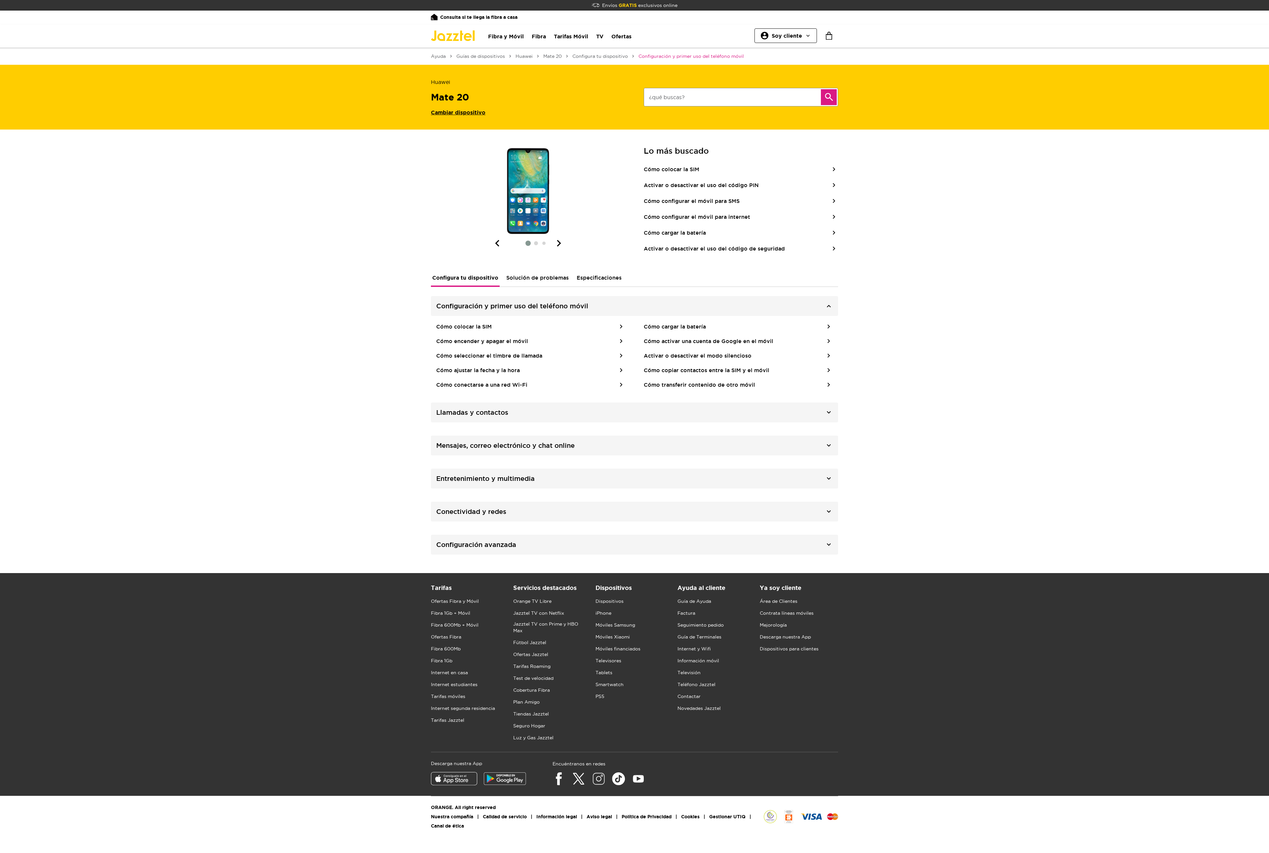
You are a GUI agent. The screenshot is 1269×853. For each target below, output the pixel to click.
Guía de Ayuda (694, 601)
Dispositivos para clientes (789, 648)
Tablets (604, 672)
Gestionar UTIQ (727, 816)
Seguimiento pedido (700, 625)
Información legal (556, 816)
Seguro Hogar (529, 725)
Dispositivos (610, 601)
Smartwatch (610, 684)
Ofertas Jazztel (530, 654)
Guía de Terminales (699, 637)
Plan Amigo (526, 702)
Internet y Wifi (694, 648)
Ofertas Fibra (446, 637)
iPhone (603, 613)
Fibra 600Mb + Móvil (455, 625)
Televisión (689, 672)
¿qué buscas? (667, 97)
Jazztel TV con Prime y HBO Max (545, 627)
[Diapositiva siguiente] (559, 243)
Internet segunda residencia (463, 708)
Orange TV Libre (532, 601)
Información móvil (698, 660)
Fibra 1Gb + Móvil (450, 613)
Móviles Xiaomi (613, 637)
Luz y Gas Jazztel (533, 737)
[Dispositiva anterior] (497, 243)
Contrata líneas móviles (787, 613)
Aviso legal (599, 816)
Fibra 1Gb (441, 660)
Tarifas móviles (448, 696)
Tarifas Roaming (532, 666)
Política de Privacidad (647, 816)
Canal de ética (447, 826)
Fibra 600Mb (446, 648)
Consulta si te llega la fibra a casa (479, 17)
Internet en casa (449, 672)
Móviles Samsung (615, 625)
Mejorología (773, 625)
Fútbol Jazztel (529, 642)
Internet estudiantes (454, 684)
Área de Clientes (778, 601)
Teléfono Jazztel (696, 684)
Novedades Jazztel (699, 708)
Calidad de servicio (505, 816)
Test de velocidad (533, 678)
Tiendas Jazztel (531, 714)
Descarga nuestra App (785, 637)
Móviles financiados (618, 648)
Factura (686, 613)
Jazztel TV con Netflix (538, 613)
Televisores (608, 660)
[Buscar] (829, 97)
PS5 (600, 696)
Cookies (690, 816)
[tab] (465, 277)
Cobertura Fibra (531, 690)
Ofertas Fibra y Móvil (455, 601)
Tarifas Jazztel (447, 720)
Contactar (689, 696)
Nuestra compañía (452, 816)
